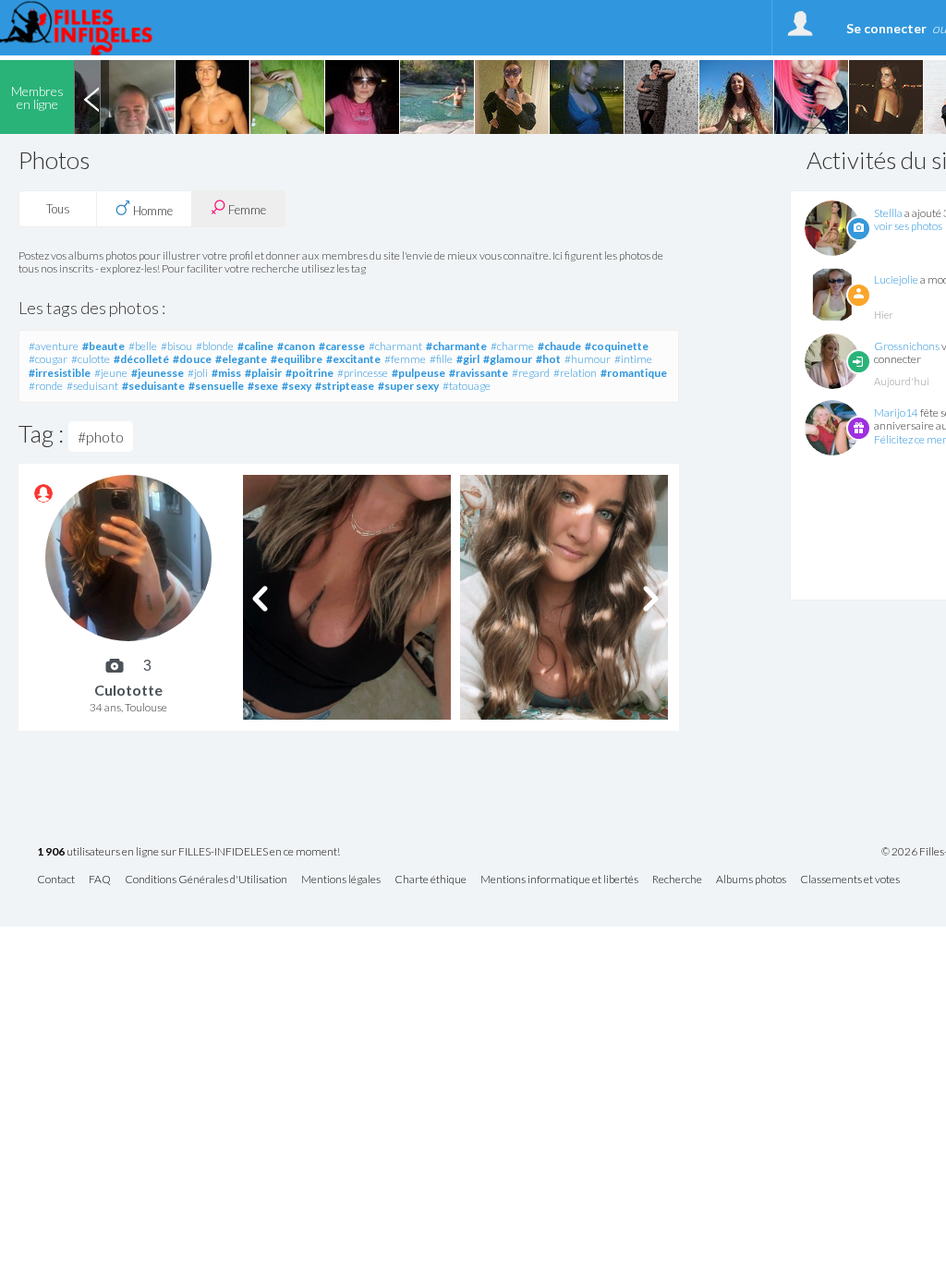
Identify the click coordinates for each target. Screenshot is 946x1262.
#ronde (46, 386)
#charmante (456, 346)
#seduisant (92, 386)
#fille (441, 359)
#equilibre (296, 359)
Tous (58, 208)
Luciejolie (896, 279)
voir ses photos (908, 226)
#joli (198, 373)
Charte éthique (430, 880)
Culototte (128, 689)
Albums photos (751, 880)
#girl (467, 359)
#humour (587, 359)
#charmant (395, 346)
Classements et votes (850, 880)
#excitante (353, 359)
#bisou (176, 346)
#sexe (263, 386)
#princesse (362, 373)
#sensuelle (216, 386)
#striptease (344, 386)
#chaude (559, 346)
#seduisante (153, 386)
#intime (633, 359)
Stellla (888, 213)
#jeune (110, 373)
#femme (405, 359)
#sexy (296, 386)
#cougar (48, 359)
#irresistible (60, 373)
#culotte (90, 359)
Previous (91, 97)
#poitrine (309, 373)
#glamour (507, 359)
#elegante (241, 359)
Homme (151, 210)
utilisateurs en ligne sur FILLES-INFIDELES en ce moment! (188, 852)
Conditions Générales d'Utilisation (206, 880)
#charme (512, 346)
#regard (531, 373)
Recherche (677, 880)
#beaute (103, 346)
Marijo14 (896, 412)
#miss (226, 373)
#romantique (633, 373)
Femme (245, 209)
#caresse (342, 346)
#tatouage (467, 386)
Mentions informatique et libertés (559, 880)
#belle (142, 346)
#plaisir (263, 373)
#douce (192, 359)
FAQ (100, 880)
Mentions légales (341, 880)
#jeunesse (157, 373)
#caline (255, 346)
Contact (56, 880)
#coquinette (617, 346)
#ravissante (478, 373)
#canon (296, 346)
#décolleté (141, 359)
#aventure (54, 346)
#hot (548, 359)
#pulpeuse (418, 373)
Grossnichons (907, 346)
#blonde (215, 346)
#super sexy (408, 386)
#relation (575, 373)
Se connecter (886, 28)
